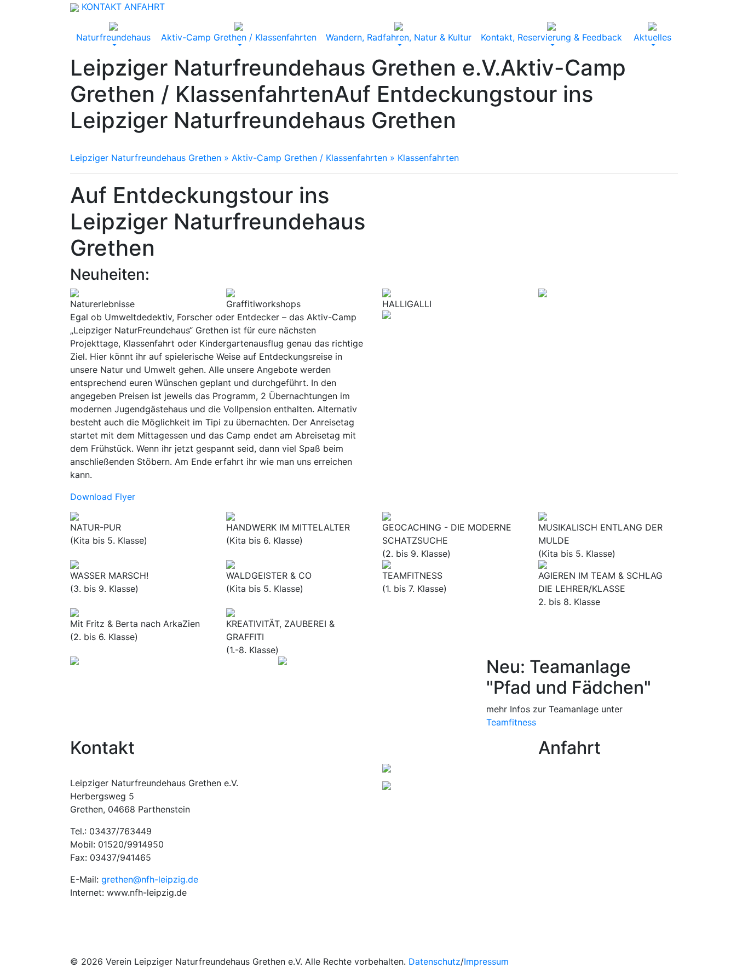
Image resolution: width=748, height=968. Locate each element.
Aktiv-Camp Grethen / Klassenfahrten (239, 37)
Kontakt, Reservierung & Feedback (551, 37)
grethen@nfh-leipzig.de (149, 879)
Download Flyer (102, 496)
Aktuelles (652, 37)
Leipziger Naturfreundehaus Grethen (145, 157)
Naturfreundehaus (113, 37)
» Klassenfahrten (423, 157)
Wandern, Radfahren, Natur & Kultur (398, 37)
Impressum (486, 961)
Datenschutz (434, 961)
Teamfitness (511, 722)
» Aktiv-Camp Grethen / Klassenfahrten (304, 157)
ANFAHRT (144, 6)
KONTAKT (102, 6)
